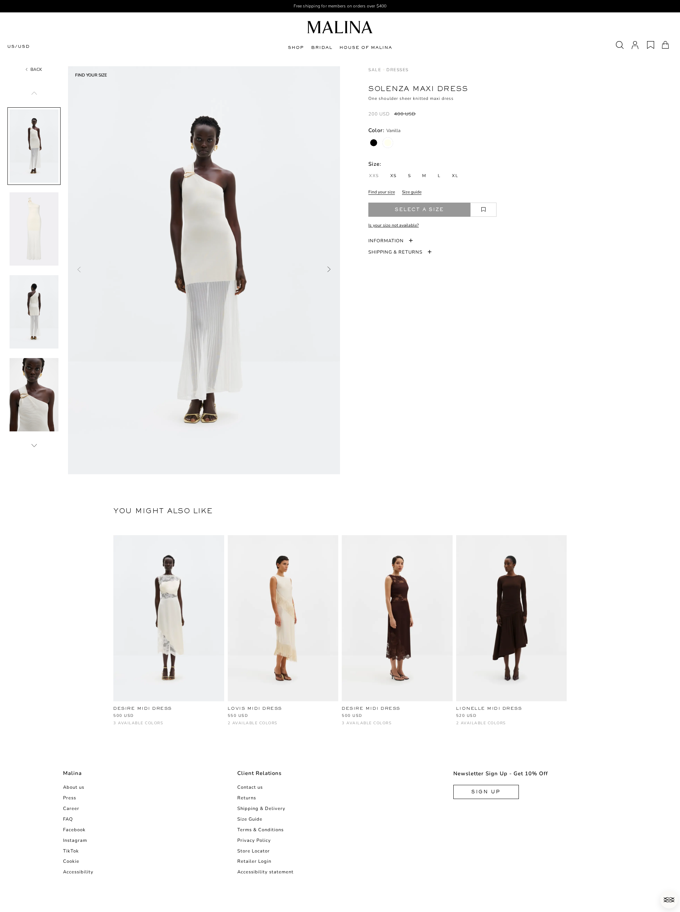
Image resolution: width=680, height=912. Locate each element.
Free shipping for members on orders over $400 (340, 6)
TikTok (71, 851)
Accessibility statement (265, 872)
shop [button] (296, 47)
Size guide (411, 192)
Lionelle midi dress (489, 708)
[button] (669, 899)
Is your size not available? (393, 225)
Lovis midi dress (255, 708)
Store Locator (253, 851)
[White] (117, 727)
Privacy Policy (254, 840)
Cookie (71, 861)
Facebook (74, 830)
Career (71, 808)
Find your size (381, 192)
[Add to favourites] (483, 210)
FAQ (68, 819)
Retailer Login (254, 861)
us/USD (18, 47)
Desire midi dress (142, 708)
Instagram (75, 840)
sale (374, 70)
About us (73, 787)
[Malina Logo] (340, 27)
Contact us (250, 787)
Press (69, 798)
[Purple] (472, 727)
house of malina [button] (365, 47)
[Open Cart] (665, 45)
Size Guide (249, 819)
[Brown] (141, 727)
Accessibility (78, 872)
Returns (246, 798)
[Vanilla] (387, 142)
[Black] (373, 142)
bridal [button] (321, 47)
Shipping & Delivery (261, 808)
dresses (397, 70)
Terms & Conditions (260, 830)
